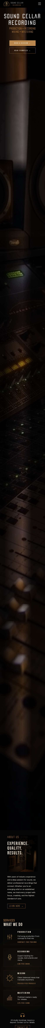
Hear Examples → (22, 51)
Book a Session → (22, 43)
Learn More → (16, 906)
